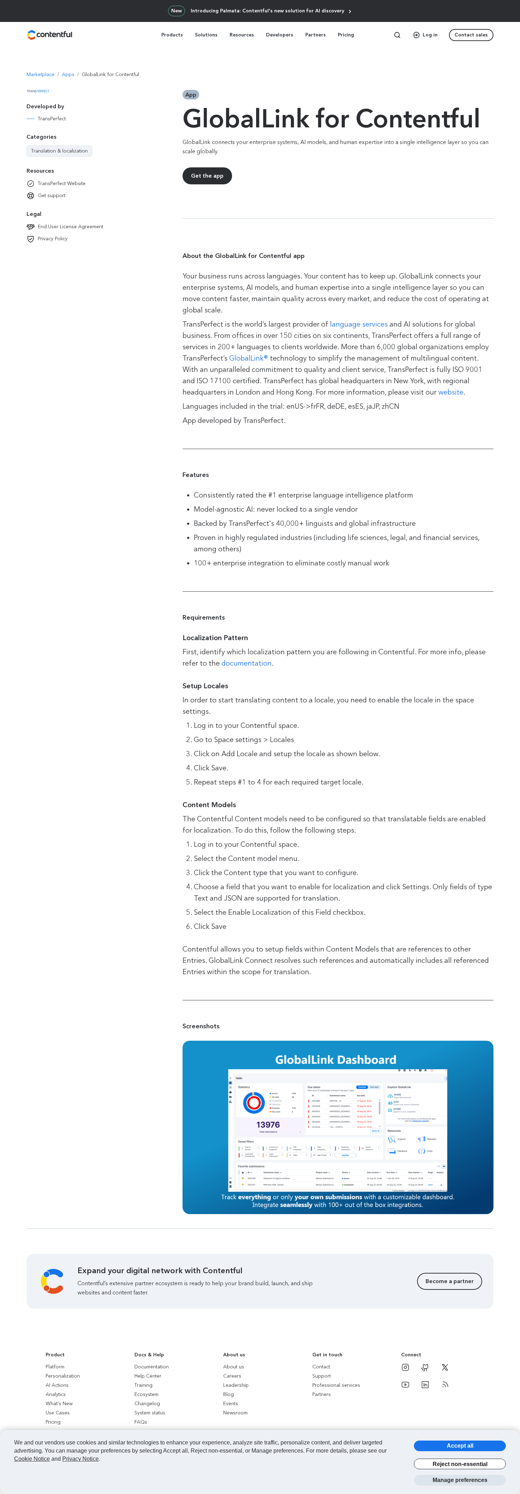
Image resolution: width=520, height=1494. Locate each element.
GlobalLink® (248, 358)
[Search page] (397, 35)
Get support (51, 196)
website (450, 392)
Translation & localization (59, 151)
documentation (246, 663)
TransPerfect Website (62, 183)
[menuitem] (173, 35)
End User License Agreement (70, 227)
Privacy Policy (53, 239)
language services (359, 324)
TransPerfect (52, 119)
